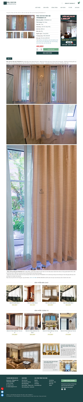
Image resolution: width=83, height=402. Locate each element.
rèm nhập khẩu (45, 41)
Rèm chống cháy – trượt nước (28, 387)
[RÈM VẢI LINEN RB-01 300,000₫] (50, 293)
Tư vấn (70, 7)
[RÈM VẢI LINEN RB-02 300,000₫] (14, 293)
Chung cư (36, 381)
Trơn (42, 24)
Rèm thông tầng (25, 383)
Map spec (63, 7)
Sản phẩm (45, 7)
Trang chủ (8, 12)
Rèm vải (13, 12)
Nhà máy (77, 7)
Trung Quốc (45, 33)
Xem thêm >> (73, 356)
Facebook (62, 389)
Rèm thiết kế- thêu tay (26, 381)
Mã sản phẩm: (40, 20)
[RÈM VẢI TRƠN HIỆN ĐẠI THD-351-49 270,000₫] (68, 321)
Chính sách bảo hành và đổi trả (67, 385)
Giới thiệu (37, 7)
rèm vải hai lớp (39, 43)
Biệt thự (36, 380)
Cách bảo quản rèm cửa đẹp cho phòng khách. (51, 362)
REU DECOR (47, 35)
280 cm (42, 28)
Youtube (65, 389)
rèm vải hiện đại (47, 43)
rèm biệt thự (45, 40)
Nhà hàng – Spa (52, 381)
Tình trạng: (39, 22)
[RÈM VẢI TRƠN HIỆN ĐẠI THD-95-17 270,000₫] (50, 321)
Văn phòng (51, 380)
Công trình (54, 7)
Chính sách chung (69, 380)
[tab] (9, 58)
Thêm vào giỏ (50, 49)
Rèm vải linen (24, 380)
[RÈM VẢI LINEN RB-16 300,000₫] (32, 293)
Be (42, 31)
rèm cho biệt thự (52, 40)
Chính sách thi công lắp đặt (67, 387)
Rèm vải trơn (18, 12)
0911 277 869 (33, 277)
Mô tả (9, 58)
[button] (32, 17)
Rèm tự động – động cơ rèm (28, 385)
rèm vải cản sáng (53, 41)
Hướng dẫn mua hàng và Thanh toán (68, 383)
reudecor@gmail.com (12, 386)
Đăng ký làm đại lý (70, 3)
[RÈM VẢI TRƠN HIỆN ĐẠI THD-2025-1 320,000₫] (14, 321)
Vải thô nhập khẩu (46, 26)
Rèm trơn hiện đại (25, 12)
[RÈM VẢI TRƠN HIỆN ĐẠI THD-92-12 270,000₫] (32, 321)
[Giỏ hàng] (78, 3)
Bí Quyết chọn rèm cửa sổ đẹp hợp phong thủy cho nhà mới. (68, 346)
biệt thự (40, 40)
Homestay (36, 383)
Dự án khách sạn (37, 385)
